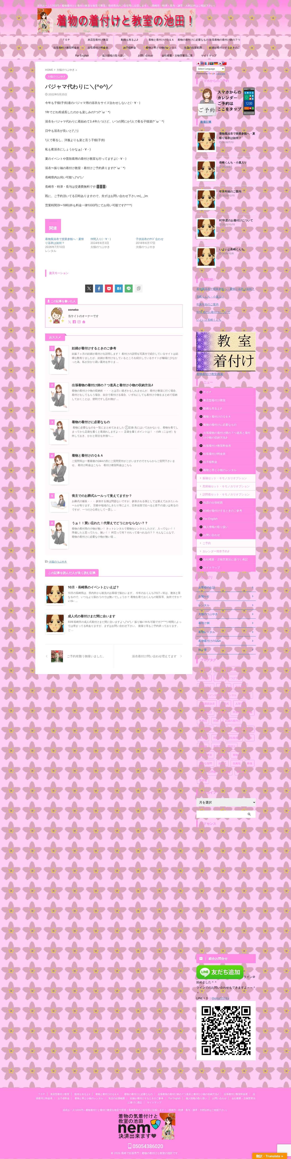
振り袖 (203, 737)
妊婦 (216, 720)
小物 (235, 729)
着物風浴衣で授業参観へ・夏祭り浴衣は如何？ (225, 288)
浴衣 (249, 737)
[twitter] (89, 288)
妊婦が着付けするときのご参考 (224, 49)
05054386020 (147, 1146)
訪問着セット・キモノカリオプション (226, 494)
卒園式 (222, 712)
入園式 (225, 703)
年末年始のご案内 (230, 191)
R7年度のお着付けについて (236, 220)
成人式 (248, 729)
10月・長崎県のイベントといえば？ (93, 587)
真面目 (217, 746)
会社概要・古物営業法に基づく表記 (177, 56)
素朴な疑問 (205, 763)
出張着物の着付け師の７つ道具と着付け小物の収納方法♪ (224, 41)
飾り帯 (240, 771)
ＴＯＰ (66, 39)
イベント (224, 686)
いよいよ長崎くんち (231, 249)
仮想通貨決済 (207, 703)
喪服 (249, 712)
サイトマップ (209, 55)
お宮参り (233, 669)
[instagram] (79, 322)
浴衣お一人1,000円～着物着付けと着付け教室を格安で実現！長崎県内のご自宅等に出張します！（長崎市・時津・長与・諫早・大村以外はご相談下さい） (145, 1109)
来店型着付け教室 (98, 39)
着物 (235, 754)
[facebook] (99, 288)
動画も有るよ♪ (129, 39)
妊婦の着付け (233, 720)
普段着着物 (234, 737)
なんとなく (205, 686)
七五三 (247, 695)
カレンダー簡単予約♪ (216, 551)
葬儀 (249, 763)
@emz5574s (220, 998)
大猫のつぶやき (58, 561)
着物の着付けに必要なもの (193, 39)
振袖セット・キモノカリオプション (225, 478)
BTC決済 (204, 669)
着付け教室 (205, 754)
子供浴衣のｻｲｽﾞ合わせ (150, 239)
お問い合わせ (145, 55)
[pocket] (109, 288)
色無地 (237, 763)
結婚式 (222, 763)
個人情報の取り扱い (113, 55)
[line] (129, 288)
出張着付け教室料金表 (66, 47)
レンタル (231, 695)
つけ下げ (235, 678)
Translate (220, 73)
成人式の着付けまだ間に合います (91, 616)
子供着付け (205, 729)
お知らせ (204, 678)
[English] (203, 63)
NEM (219, 669)
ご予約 (207, 543)
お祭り (220, 678)
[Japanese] (198, 63)
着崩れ (222, 754)
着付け (231, 746)
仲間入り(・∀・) (100, 239)
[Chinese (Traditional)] (224, 63)
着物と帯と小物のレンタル (161, 47)
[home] (84, 322)
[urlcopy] (139, 288)
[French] (207, 63)
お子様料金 (129, 47)
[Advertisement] (226, 888)
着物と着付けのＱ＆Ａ (161, 39)
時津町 (217, 737)
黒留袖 (203, 780)
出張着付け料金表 (98, 47)
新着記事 (205, 121)
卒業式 (237, 712)
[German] (216, 63)
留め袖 (203, 746)
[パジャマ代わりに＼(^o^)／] (119, 288)
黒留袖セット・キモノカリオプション (226, 486)
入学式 (239, 703)
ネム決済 (240, 686)
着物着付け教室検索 (209, 374)
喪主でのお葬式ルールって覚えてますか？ (102, 496)
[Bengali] (211, 63)
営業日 (203, 720)
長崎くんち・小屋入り (233, 162)
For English (82, 55)
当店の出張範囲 (193, 47)
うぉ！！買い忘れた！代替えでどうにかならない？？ (110, 523)
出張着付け (205, 712)
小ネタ (222, 729)
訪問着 (212, 771)
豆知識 (226, 771)
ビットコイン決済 (209, 695)
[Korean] (220, 63)
